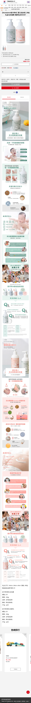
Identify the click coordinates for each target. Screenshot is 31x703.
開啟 (28, 2)
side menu (28, 692)
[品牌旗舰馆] (6, 5)
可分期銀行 (15, 67)
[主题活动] (2, 5)
